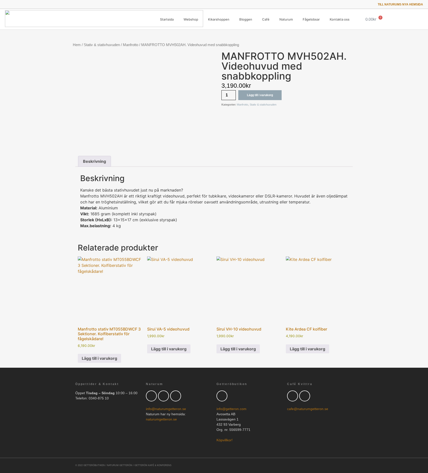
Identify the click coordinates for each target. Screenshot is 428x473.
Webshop (191, 19)
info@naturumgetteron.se (166, 409)
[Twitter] (6, 4)
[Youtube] (20, 4)
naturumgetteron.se (161, 419)
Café (265, 19)
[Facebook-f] (13, 4)
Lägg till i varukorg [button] (99, 358)
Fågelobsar (311, 19)
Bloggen (245, 19)
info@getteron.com (231, 409)
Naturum (286, 19)
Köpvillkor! (224, 440)
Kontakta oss (339, 19)
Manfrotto (130, 45)
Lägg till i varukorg (260, 95)
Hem (77, 45)
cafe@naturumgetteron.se (307, 409)
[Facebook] (163, 395)
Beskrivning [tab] (94, 161)
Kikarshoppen (218, 19)
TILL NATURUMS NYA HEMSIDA (400, 4)
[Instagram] (27, 4)
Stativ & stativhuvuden (102, 45)
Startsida (167, 19)
